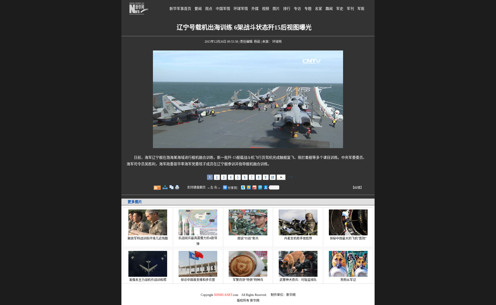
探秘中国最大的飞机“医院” (348, 238)
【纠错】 (357, 188)
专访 (297, 9)
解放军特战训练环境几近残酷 (148, 238)
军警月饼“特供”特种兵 (248, 280)
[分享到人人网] (265, 187)
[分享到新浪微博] (254, 187)
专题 (308, 9)
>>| (290, 177)
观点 (208, 9)
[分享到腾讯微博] (260, 187)
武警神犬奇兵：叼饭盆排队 (298, 280)
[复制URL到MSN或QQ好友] (171, 187)
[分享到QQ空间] (248, 187)
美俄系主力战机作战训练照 (147, 280)
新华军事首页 (180, 9)
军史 (339, 9)
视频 (265, 9)
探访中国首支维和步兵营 (198, 280)
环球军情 (241, 9)
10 (272, 177)
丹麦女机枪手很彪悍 (298, 238)
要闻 (198, 9)
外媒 (255, 9)
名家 (318, 9)
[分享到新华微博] (243, 187)
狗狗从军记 (348, 280)
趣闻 (329, 9)
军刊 (350, 9)
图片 (276, 9)
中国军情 (223, 9)
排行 (286, 9)
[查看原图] (165, 187)
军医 (361, 9)
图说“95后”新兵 (248, 238)
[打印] (177, 187)
